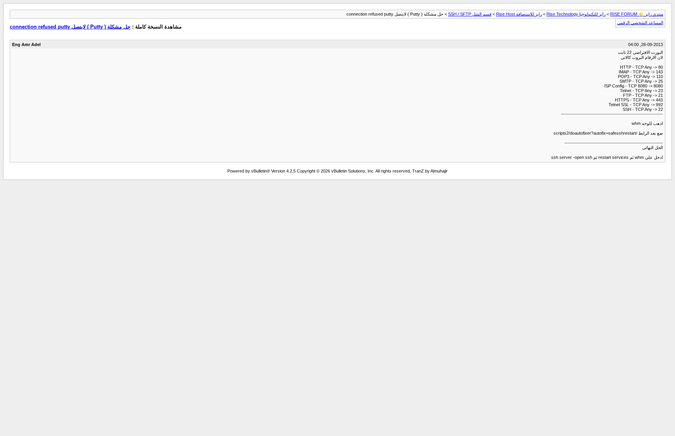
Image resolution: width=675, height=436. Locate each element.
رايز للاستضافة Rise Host (519, 14)
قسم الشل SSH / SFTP (469, 14)
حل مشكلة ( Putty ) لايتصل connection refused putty (70, 27)
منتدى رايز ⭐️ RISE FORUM (636, 14)
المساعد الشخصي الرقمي (640, 22)
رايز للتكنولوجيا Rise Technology (575, 14)
